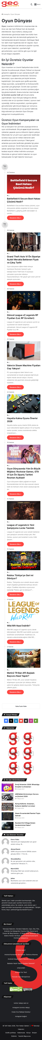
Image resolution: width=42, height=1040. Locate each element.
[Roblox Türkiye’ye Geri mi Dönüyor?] (23, 560)
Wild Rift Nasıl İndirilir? (18, 625)
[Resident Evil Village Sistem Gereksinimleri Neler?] (7, 826)
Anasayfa (6, 14)
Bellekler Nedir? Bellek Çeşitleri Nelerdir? (21, 963)
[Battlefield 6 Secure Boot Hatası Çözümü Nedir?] (23, 184)
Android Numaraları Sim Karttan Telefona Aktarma (21, 954)
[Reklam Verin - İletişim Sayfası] (13, 739)
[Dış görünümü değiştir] (31, 5)
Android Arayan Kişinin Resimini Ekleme (21, 959)
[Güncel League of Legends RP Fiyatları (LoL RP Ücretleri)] (23, 300)
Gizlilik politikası (10, 1033)
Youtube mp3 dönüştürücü (21, 977)
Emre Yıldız (15, 839)
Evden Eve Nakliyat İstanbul (21, 1012)
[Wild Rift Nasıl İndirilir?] (23, 611)
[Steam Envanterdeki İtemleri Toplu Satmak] (7, 816)
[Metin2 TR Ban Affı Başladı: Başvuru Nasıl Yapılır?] (23, 658)
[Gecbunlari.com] (10, 4)
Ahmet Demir (15, 849)
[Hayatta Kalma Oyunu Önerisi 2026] (23, 403)
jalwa (13, 878)
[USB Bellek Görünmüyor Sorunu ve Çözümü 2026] (7, 797)
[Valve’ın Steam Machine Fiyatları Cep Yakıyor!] (23, 350)
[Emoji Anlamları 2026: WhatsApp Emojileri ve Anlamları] (7, 787)
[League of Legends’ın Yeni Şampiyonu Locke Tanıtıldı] (23, 510)
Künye (28, 1033)
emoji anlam (21, 968)
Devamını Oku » (15, 218)
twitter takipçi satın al (21, 1003)
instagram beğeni (21, 1016)
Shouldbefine (16, 859)
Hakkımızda (21, 1033)
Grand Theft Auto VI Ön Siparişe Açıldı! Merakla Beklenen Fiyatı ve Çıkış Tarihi (23, 259)
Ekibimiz (14, 1036)
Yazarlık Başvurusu (24, 1036)
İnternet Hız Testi (21, 972)
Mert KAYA (15, 869)
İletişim (34, 1033)
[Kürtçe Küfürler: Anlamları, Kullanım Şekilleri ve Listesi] (7, 807)
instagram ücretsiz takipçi (21, 1007)
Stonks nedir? (21, 950)
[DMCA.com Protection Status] (16, 991)
